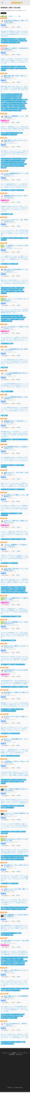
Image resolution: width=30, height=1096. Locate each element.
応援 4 (18, 575)
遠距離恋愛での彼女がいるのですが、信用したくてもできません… (16, 196)
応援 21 (19, 845)
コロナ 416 (4, 239)
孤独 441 (3, 263)
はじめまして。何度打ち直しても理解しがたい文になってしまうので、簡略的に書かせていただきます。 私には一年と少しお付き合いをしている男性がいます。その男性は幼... (14, 534)
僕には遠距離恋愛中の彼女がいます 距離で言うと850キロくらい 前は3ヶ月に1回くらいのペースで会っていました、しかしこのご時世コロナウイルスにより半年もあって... (14, 460)
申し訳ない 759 (5, 1043)
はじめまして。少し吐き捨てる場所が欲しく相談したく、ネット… (16, 814)
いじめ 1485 (11, 38)
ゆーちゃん (8, 143)
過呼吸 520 (4, 907)
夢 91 (10, 108)
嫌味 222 (21, 857)
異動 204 (10, 964)
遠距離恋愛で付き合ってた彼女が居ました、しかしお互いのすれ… (16, 421)
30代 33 (3, 106)
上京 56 (15, 563)
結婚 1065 (24, 103)
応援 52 (19, 976)
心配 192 (24, 108)
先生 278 (14, 164)
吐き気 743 (26, 907)
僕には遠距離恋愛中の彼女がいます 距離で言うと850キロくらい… (16, 447)
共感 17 (13, 355)
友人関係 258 (10, 287)
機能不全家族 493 (5, 94)
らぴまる (7, 792)
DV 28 (23, 105)
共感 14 (13, 305)
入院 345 (10, 321)
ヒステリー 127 (19, 960)
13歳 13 (3, 783)
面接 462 (15, 964)
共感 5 (13, 628)
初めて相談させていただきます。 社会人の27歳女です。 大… (16, 941)
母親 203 (3, 110)
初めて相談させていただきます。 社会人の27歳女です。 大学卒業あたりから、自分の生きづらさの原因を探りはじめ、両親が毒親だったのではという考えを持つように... (15, 952)
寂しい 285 (22, 465)
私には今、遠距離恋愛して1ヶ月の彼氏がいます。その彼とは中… (16, 545)
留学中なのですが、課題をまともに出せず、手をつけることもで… (16, 646)
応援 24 (19, 403)
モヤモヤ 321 (17, 101)
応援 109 (19, 819)
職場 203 (14, 106)
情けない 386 (4, 964)
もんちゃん (8, 547)
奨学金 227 (18, 588)
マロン (7, 222)
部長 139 (15, 859)
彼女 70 (24, 68)
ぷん (7, 892)
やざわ (7, 868)
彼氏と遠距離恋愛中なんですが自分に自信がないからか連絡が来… (16, 915)
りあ (7, 695)
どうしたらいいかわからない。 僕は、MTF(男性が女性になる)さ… (16, 220)
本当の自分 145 (9, 962)
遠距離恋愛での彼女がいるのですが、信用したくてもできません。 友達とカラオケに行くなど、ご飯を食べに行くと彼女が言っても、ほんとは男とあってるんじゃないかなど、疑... (14, 209)
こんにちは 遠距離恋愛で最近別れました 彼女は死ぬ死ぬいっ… (16, 397)
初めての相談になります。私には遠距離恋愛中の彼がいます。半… (16, 996)
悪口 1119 (4, 238)
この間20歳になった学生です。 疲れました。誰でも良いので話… (16, 762)
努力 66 (13, 110)
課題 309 (15, 664)
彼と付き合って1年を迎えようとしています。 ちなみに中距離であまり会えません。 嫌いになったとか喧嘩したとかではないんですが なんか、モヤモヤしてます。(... (15, 728)
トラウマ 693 (4, 489)
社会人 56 (19, 164)
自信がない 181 (5, 934)
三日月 (7, 673)
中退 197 (17, 158)
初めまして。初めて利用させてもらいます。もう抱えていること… (16, 970)
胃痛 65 (17, 909)
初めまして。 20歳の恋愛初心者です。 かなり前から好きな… (16, 739)
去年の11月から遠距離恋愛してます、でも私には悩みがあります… (16, 622)
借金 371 (23, 588)
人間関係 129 (4, 108)
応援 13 (19, 54)
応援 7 (18, 895)
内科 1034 (23, 160)
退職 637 (10, 590)
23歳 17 (10, 132)
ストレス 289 (4, 68)
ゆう (7, 329)
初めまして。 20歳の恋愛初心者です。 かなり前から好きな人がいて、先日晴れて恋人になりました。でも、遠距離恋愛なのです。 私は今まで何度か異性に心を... (15, 751)
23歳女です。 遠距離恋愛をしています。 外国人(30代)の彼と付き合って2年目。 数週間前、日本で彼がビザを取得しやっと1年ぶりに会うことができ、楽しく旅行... (15, 128)
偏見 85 (9, 238)
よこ (7, 973)
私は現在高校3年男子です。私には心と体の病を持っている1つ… (16, 670)
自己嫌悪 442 (18, 97)
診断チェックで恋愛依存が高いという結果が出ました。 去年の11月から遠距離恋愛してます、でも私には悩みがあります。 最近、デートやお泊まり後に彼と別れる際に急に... (14, 611)
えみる (7, 78)
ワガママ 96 (16, 1014)
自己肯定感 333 (5, 101)
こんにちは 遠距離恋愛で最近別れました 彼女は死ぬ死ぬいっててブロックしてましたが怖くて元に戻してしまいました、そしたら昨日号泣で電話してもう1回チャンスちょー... (14, 410)
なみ (7, 176)
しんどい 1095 (11, 162)
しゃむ (7, 943)
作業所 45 (16, 263)
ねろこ (7, 1026)
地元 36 (15, 165)
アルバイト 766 (12, 95)
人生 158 (14, 108)
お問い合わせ (19, 1054)
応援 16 (19, 427)
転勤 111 (26, 988)
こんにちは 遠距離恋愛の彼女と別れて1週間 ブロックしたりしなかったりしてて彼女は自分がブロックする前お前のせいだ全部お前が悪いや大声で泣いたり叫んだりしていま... (14, 362)
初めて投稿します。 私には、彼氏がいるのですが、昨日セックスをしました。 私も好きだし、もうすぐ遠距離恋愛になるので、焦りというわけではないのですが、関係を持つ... (14, 878)
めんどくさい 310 (5, 616)
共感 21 (13, 82)
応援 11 (19, 146)
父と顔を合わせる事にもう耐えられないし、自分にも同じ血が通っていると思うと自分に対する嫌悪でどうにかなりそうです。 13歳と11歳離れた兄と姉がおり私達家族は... (14, 774)
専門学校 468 (11, 158)
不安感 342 (20, 94)
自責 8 (18, 106)
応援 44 (19, 871)
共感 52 (13, 1002)
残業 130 (3, 105)
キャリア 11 (4, 134)
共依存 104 (18, 779)
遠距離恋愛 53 (17, 38)
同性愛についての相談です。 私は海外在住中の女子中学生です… (16, 48)
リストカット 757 (5, 686)
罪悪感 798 (18, 686)
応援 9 (18, 122)
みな (7, 719)
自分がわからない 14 (11, 103)
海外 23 (24, 40)
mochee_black (8, 842)
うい (7, 198)
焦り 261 (16, 883)
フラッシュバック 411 (6, 315)
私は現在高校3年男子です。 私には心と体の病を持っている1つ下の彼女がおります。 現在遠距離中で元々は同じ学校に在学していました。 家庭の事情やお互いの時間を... (15, 682)
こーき (7, 352)
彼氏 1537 (4, 190)
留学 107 (3, 664)
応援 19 (19, 226)
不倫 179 (3, 289)
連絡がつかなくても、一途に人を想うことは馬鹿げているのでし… (16, 473)
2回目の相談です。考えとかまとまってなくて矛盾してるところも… (16, 141)
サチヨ (7, 23)
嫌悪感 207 (24, 779)
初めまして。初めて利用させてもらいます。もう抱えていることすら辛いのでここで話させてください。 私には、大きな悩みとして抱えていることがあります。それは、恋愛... (14, 983)
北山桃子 (7, 301)
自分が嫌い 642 (13, 94)
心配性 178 (13, 99)
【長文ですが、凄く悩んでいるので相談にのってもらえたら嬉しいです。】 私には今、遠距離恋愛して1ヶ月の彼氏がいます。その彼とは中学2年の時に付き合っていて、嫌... (15, 558)
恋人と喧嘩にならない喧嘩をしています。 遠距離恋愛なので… (16, 495)
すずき (7, 51)
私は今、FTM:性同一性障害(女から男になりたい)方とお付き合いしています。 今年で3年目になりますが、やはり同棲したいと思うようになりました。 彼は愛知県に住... (15, 801)
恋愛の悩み (4, 171)
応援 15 (19, 202)
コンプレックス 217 (5, 99)
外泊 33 (15, 319)
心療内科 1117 (4, 160)
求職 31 (10, 1017)
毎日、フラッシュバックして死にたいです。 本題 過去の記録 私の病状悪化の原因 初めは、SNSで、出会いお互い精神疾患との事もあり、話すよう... (14, 311)
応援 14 (19, 179)
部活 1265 (10, 907)
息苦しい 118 (20, 959)
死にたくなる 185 (5, 710)
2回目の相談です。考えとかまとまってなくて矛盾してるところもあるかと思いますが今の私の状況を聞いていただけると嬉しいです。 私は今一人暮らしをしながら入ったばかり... (14, 153)
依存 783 (18, 99)
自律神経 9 (4, 167)
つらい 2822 (18, 103)
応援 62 (19, 767)
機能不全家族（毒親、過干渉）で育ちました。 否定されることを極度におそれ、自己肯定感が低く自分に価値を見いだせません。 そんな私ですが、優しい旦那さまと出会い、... (14, 89)
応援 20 (19, 305)
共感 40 (13, 795)
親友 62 (10, 68)
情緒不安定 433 (5, 1014)
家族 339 (19, 108)
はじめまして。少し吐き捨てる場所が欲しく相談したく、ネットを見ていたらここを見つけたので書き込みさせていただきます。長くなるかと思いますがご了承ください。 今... (14, 826)
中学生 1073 (4, 66)
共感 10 (13, 403)
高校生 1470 (12, 686)
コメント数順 (17, 16)
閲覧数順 (10, 16)
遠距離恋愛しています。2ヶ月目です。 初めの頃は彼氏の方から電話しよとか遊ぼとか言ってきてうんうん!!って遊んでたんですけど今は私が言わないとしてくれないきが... (15, 704)
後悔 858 (3, 40)
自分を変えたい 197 (5, 97)
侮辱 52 (3, 962)
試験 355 (25, 957)
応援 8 (19, 355)
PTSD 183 (14, 289)
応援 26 (19, 82)
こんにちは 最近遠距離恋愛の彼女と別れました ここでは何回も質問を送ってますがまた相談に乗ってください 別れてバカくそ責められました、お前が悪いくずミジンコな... (14, 386)
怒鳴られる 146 (22, 831)
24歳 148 (22, 489)
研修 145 (15, 907)
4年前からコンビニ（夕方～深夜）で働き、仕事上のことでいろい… (16, 889)
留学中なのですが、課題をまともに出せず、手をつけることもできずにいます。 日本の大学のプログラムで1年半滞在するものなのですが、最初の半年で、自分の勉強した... (15, 659)
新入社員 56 (11, 990)
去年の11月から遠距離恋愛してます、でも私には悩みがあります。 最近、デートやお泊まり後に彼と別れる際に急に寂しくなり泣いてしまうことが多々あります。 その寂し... (14, 635)
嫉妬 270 (8, 289)
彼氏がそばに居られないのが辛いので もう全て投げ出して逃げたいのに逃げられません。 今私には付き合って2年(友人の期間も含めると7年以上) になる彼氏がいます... (15, 851)
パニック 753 (4, 38)
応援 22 (18, 501)
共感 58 (13, 871)
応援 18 (18, 333)
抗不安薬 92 (16, 857)
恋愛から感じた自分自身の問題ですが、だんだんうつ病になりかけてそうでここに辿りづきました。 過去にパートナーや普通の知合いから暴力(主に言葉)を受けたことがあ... (15, 282)
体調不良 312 (4, 857)
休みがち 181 (4, 162)
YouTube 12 (18, 110)
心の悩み (3, 18)
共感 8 (13, 275)
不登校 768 (10, 66)
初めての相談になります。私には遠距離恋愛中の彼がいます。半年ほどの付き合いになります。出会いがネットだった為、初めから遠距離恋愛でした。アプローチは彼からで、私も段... (14, 1009)
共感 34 (13, 845)
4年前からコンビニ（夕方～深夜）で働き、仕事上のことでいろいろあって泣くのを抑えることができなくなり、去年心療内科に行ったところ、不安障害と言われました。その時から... (14, 902)
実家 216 (22, 162)
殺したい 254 (17, 317)
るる (7, 764)
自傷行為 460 (21, 319)
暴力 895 (22, 287)
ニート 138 (11, 101)
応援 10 (19, 676)
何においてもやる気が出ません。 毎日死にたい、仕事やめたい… (15, 1024)
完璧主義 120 (16, 590)
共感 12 (13, 202)
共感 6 (13, 122)
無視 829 (23, 38)
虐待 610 (16, 539)
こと (7, 119)
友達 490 (8, 40)
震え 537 (10, 160)
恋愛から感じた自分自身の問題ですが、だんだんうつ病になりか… (16, 270)
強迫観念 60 (9, 781)
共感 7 (13, 575)
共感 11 (13, 427)
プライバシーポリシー (23, 1053)
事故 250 (3, 103)
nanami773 (8, 272)
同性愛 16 (23, 66)
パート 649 (11, 291)
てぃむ (7, 475)
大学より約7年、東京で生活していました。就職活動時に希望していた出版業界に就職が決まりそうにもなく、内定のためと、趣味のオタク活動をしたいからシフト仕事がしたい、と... (14, 581)
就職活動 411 (17, 587)
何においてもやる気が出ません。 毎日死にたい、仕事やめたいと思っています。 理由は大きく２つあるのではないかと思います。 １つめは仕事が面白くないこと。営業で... (14, 1036)
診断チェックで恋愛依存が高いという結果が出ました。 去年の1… (16, 598)
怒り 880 (8, 1016)
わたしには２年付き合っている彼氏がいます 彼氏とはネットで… (16, 327)
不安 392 (9, 42)
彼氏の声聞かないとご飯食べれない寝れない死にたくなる (16, 693)
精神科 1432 (10, 587)
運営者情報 (11, 1054)
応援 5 (19, 604)
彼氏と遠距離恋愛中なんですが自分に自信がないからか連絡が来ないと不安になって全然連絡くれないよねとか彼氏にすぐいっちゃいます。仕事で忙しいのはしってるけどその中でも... (14, 928)
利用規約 (14, 1053)
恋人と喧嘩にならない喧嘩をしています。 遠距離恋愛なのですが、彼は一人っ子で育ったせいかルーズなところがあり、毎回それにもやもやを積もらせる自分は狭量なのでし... (14, 508)
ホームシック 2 (21, 165)
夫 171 (13, 42)
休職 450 (14, 959)
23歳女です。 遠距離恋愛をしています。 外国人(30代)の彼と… (16, 116)
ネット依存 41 (11, 317)
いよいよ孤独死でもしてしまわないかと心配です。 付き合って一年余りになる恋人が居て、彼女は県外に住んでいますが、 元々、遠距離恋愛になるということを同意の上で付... (14, 258)
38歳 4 (8, 105)
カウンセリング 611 (11, 855)
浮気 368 (3, 214)
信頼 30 (18, 42)
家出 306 (16, 831)
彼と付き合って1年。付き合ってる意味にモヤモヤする (16, 717)
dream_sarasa (8, 601)
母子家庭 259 (19, 95)
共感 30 (13, 819)
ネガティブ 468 (11, 960)
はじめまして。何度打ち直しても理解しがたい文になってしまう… (16, 521)
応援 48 (19, 1002)
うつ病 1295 (4, 287)
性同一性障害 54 (16, 805)
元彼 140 (23, 317)
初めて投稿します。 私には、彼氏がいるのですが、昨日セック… (16, 865)
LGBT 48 (19, 238)
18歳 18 (17, 162)
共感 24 (13, 921)
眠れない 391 (25, 855)
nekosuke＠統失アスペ (10, 248)
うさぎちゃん (8, 917)
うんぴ (7, 742)
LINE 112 (4, 42)
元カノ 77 (11, 391)
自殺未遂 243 (10, 539)
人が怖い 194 (18, 439)
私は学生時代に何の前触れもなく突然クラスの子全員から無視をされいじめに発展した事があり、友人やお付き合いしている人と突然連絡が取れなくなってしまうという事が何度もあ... (14, 33)
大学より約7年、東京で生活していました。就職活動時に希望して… (16, 569)
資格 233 (20, 592)
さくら (7, 571)
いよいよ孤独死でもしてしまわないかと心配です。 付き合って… (16, 246)
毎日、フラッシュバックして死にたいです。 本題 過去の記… (16, 299)
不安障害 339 (23, 909)
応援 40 (19, 795)
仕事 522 (10, 134)
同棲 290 (9, 805)
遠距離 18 (20, 40)
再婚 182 (23, 101)
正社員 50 (13, 105)
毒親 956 (12, 97)
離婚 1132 (17, 287)
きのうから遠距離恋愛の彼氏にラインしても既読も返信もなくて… (16, 174)
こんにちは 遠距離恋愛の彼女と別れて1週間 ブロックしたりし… (16, 349)
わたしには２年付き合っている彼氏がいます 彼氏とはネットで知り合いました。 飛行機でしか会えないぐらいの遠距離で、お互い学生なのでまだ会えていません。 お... (14, 339)
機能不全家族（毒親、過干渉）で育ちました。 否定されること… (16, 76)
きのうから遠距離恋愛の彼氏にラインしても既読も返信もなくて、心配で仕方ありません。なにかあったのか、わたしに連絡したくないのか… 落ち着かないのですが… (14, 185)
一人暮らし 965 (5, 95)
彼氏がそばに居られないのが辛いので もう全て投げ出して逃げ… (16, 839)
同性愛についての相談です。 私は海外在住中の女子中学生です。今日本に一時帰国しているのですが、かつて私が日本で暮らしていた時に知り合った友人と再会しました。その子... (14, 61)
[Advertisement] (15, 1071)
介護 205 (25, 592)
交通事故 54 (20, 289)
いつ (7, 498)
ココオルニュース (6, 1053)
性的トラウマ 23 (12, 513)
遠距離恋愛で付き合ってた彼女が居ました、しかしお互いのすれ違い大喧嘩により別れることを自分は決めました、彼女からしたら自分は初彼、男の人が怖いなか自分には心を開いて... (14, 434)
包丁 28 (8, 110)
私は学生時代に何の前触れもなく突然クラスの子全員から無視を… (16, 21)
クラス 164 (14, 40)
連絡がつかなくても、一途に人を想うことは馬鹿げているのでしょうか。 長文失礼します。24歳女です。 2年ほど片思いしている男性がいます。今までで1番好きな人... (14, 484)
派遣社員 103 (11, 588)
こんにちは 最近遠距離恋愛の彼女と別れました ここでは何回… (16, 373)
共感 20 (13, 604)
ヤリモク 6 (11, 1043)
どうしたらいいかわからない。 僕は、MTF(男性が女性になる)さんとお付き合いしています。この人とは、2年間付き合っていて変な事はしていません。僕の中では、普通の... (15, 233)
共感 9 (13, 453)
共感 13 (13, 54)
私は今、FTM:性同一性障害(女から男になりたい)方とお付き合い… (16, 789)
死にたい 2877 (14, 315)
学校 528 (24, 164)
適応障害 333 (4, 960)
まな (7, 999)
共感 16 (13, 226)
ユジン (7, 649)
